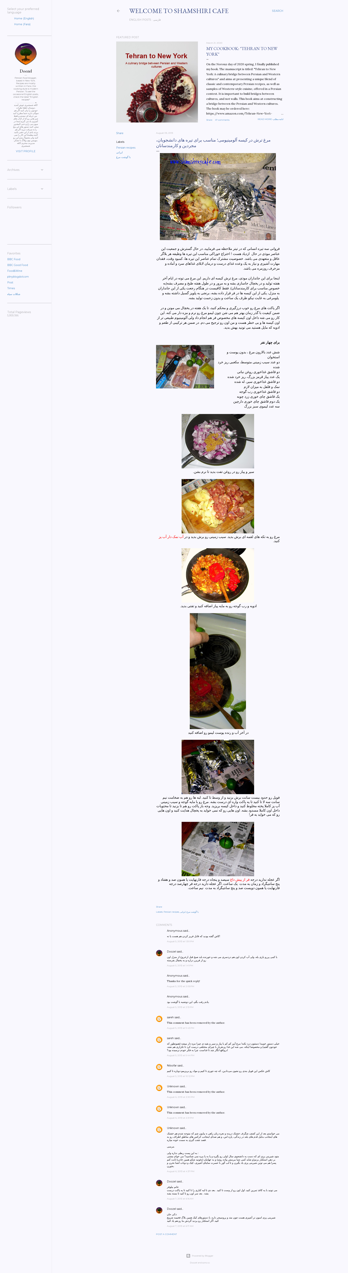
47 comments (222, 119)
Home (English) (23, 18)
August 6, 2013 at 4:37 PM (180, 1171)
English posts (140, 19)
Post (10, 282)
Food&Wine (14, 271)
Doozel (171, 951)
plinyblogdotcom (18, 276)
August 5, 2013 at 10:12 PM (180, 1076)
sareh (170, 1017)
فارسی (157, 19)
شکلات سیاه (13, 294)
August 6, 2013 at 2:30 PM (180, 1097)
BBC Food (13, 259)
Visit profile (26, 151)
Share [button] (209, 119)
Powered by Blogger (202, 1255)
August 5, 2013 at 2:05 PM (180, 986)
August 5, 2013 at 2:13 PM (180, 1007)
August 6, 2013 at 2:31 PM (180, 1117)
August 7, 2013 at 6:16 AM (180, 1198)
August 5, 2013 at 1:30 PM (180, 941)
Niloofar (172, 1065)
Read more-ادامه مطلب (270, 119)
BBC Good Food (17, 265)
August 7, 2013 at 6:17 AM (180, 1226)
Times (11, 288)
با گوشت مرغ (123, 157)
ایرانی (119, 152)
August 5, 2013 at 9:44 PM (180, 1055)
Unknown (173, 1086)
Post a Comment (166, 1234)
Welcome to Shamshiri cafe (179, 11)
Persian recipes (125, 147)
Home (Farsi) (21, 24)
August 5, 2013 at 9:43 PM (180, 1028)
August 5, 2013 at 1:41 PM (180, 965)
